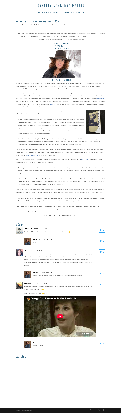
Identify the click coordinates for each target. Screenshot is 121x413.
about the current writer (45, 25)
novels (60, 25)
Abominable (84, 159)
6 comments (70, 25)
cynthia (35, 239)
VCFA (47, 93)
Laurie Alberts (100, 98)
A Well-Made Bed (45, 111)
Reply (102, 230)
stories (64, 25)
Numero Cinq (53, 104)
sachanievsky (28, 228)
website (45, 211)
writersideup (28, 283)
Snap (103, 192)
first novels (55, 25)
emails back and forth (32, 155)
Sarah (26, 250)
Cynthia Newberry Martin (24, 25)
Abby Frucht (67, 80)
